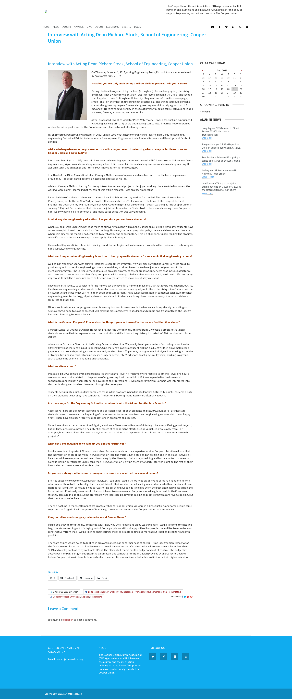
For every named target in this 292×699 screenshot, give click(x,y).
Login (137, 27)
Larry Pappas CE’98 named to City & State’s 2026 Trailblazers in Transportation (220, 131)
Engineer (85, 596)
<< (203, 70)
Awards (79, 27)
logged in (67, 619)
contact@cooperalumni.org (70, 659)
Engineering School (97, 591)
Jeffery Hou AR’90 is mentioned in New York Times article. (219, 172)
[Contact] (212, 26)
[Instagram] (240, 26)
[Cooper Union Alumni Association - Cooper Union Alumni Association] (46, 12)
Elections (112, 27)
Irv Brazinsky (112, 591)
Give (89, 27)
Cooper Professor (61, 596)
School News (96, 596)
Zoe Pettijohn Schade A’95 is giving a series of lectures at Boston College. (221, 159)
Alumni (67, 27)
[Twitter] (226, 26)
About (99, 27)
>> (240, 70)
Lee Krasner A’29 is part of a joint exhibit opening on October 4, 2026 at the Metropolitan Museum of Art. (221, 186)
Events (126, 27)
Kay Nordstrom (126, 591)
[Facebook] (219, 26)
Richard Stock (175, 591)
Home (46, 27)
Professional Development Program (151, 591)
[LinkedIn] (233, 26)
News (56, 27)
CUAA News (75, 596)
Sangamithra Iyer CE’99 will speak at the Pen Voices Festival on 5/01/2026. (221, 146)
